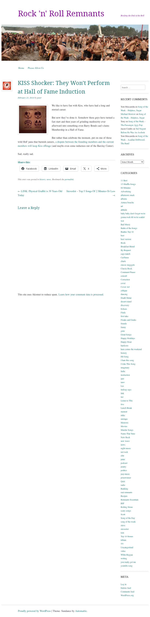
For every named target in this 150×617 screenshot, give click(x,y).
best (122, 235)
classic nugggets (128, 264)
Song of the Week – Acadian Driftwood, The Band (134, 139)
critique (124, 290)
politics (124, 470)
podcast (124, 462)
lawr (123, 382)
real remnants (126, 492)
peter (39, 97)
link (122, 393)
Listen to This (127, 400)
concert (124, 275)
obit (122, 455)
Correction (125, 279)
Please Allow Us (36, 68)
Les (122, 385)
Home (21, 68)
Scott (123, 514)
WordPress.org (127, 595)
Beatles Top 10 (127, 231)
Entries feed (126, 587)
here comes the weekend (131, 349)
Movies (124, 426)
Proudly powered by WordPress (34, 611)
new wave (125, 440)
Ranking (124, 488)
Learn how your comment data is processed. (81, 294)
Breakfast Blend (128, 246)
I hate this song (127, 360)
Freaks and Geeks (128, 319)
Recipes (124, 495)
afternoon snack (127, 195)
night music (126, 448)
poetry (123, 466)
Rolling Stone (127, 506)
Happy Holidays (128, 338)
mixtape (124, 418)
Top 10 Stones (127, 536)
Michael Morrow (128, 113)
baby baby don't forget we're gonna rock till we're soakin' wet (133, 217)
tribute (123, 539)
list (122, 396)
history (43, 179)
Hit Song (125, 356)
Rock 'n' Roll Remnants (61, 13)
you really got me (128, 561)
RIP (122, 503)
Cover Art (125, 286)
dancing (124, 294)
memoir (124, 411)
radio (123, 484)
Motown (124, 422)
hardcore (124, 345)
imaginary (125, 367)
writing (124, 558)
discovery (125, 305)
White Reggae (127, 554)
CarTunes (125, 257)
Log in (123, 584)
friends (124, 323)
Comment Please (128, 272)
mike (123, 415)
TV (122, 543)
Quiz (123, 481)
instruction (125, 374)
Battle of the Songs (129, 228)
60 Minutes (126, 187)
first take (124, 316)
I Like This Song (128, 363)
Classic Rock (126, 268)
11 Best (124, 180)
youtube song (126, 565)
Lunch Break (126, 407)
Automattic (81, 611)
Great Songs (126, 334)
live (122, 404)
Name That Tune (128, 433)
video (123, 550)
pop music (125, 473)
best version (126, 239)
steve (123, 525)
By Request (126, 250)
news (49, 179)
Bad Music (125, 224)
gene (123, 330)
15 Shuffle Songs (128, 184)
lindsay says (126, 389)
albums (124, 198)
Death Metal (126, 297)
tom (122, 532)
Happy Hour (126, 341)
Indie (123, 371)
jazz (122, 378)
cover (123, 283)
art (122, 206)
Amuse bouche (127, 202)
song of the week (128, 521)
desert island (126, 301)
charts (123, 261)
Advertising (126, 191)
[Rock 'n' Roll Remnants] (75, 43)
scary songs (126, 510)
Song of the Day (128, 517)
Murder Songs (127, 429)
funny (123, 327)
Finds (123, 312)
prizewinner (126, 477)
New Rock (125, 437)
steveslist (125, 528)
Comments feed (127, 591)
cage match (125, 253)
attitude (124, 209)
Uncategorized (127, 547)
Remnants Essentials (129, 499)
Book (123, 242)
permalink (69, 179)
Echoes (124, 308)
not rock (124, 451)
